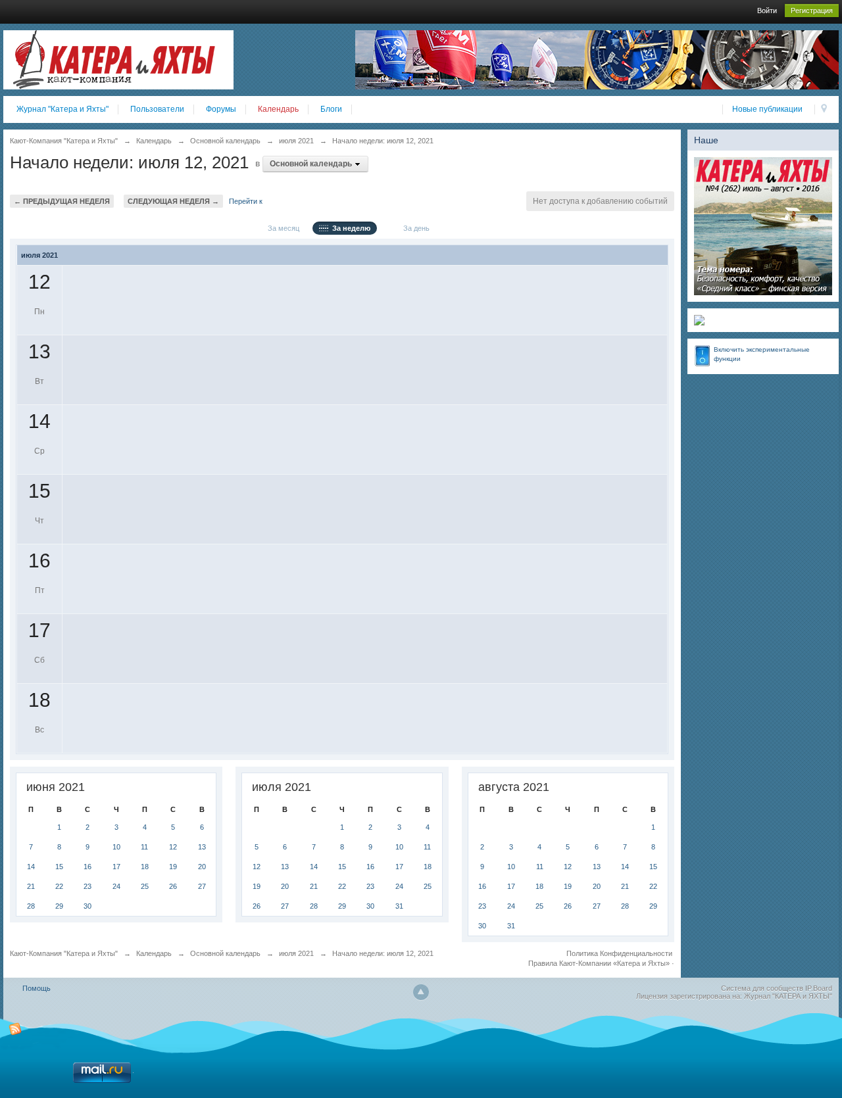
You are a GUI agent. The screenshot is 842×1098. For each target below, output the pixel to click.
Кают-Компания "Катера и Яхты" (64, 953)
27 (202, 886)
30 (87, 906)
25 (145, 886)
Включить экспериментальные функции (762, 354)
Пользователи (157, 109)
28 (31, 906)
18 (145, 867)
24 (116, 886)
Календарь (278, 109)
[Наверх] (421, 992)
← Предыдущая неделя (62, 201)
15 (59, 867)
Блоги (331, 109)
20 (202, 867)
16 (87, 867)
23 (87, 886)
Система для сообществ (762, 988)
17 (116, 867)
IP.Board (818, 988)
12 (173, 847)
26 (173, 886)
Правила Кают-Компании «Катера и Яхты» (599, 963)
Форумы (221, 109)
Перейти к (245, 201)
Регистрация (812, 10)
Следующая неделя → (173, 201)
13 (202, 847)
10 (116, 847)
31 (399, 906)
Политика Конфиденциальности (619, 953)
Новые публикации (767, 109)
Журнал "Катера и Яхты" (62, 109)
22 (59, 886)
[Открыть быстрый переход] (823, 109)
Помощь (36, 988)
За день (414, 228)
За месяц (281, 228)
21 (31, 886)
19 (173, 867)
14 (31, 867)
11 (144, 847)
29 (59, 906)
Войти (767, 10)
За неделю (349, 228)
